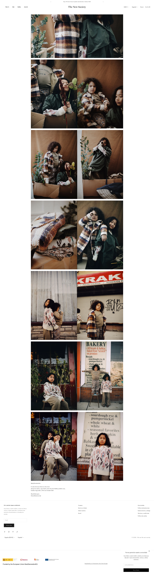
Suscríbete (136, 570)
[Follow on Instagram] (9, 532)
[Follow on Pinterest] (13, 532)
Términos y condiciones (143, 513)
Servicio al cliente (82, 508)
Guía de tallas (141, 505)
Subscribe (9, 525)
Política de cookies (142, 516)
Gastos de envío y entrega (144, 510)
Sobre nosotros (82, 510)
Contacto (80, 505)
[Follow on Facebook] (4, 532)
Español (134, 7)
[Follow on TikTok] (17, 532)
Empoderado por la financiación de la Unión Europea (96, 563)
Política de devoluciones (143, 508)
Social (79, 513)
